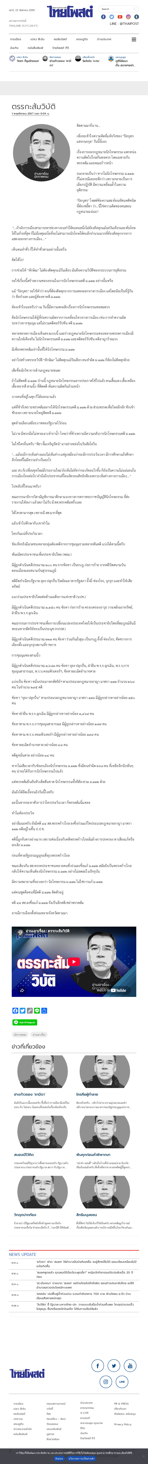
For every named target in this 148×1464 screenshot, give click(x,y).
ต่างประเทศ (104, 39)
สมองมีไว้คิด (24, 1154)
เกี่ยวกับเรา (120, 1409)
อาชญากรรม (87, 1408)
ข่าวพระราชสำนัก (23, 1429)
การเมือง (15, 39)
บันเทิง (14, 48)
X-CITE (84, 1413)
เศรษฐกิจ (82, 39)
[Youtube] (120, 16)
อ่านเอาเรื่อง (39, 1034)
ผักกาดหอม (20, 1034)
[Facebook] (103, 16)
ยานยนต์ (85, 1418)
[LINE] (122, 1382)
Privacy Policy (123, 1424)
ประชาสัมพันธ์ (54, 1429)
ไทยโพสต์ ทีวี (61, 48)
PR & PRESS (121, 1404)
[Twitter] (112, 16)
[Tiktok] (136, 16)
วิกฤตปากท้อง (25, 1214)
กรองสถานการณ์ (56, 1404)
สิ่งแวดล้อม (53, 1439)
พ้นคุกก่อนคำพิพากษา (93, 1154)
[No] (143, 1456)
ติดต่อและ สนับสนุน (125, 1414)
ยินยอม (59, 1458)
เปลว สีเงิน (37, 39)
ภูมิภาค (50, 1434)
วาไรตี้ (50, 1409)
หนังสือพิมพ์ (35, 48)
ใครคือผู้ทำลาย (87, 1094)
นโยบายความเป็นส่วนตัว (82, 1458)
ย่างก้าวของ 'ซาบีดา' (60, 63)
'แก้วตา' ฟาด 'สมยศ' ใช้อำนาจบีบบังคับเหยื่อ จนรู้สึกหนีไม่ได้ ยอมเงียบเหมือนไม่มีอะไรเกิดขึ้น (86, 1264)
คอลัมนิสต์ (60, 39)
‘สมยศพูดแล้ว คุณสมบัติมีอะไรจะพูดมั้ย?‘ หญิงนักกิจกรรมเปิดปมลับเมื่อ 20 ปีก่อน (84, 1274)
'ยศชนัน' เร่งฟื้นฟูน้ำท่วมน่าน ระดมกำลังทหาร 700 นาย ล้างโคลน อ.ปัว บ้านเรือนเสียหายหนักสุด (83, 1296)
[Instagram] (128, 16)
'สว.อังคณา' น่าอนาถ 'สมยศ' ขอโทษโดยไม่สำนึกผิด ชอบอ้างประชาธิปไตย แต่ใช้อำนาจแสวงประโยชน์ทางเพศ (85, 1285)
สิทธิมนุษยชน (86, 1214)
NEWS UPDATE (22, 1255)
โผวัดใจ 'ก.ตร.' (91, 61)
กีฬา (49, 1414)
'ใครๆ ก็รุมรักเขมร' (28, 61)
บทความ (18, 1419)
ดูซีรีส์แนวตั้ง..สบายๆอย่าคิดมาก (125, 63)
